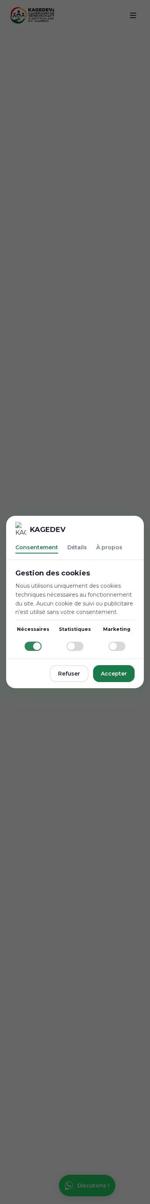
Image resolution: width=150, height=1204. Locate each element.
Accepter (114, 673)
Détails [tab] (77, 547)
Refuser (69, 673)
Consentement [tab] (36, 547)
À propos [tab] (109, 547)
